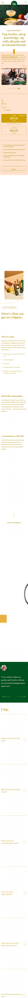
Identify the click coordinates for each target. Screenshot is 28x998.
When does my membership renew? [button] (10, 841)
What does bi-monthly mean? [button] (10, 790)
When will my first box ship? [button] (10, 739)
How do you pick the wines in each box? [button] (10, 944)
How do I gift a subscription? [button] (7, 893)
